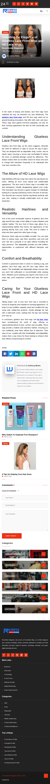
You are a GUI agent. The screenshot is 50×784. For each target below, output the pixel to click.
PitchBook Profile (10, 747)
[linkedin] (27, 4)
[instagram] (23, 4)
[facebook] (14, 4)
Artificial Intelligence (11, 726)
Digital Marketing (9, 686)
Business (7, 667)
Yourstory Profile (9, 751)
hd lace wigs (42, 319)
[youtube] (32, 4)
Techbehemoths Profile (12, 763)
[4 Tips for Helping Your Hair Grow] (25, 456)
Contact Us (5, 780)
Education (7, 670)
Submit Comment (11, 535)
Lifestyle (7, 715)
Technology (8, 674)
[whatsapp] (18, 4)
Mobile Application (10, 718)
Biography (7, 711)
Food (6, 707)
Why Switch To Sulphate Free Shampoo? (20, 435)
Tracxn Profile (8, 759)
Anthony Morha (34, 365)
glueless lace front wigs (12, 117)
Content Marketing (10, 722)
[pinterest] (36, 4)
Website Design (9, 682)
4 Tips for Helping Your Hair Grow (16, 474)
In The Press (8, 678)
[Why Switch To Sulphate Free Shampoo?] (25, 416)
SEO (5, 703)
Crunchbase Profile (10, 739)
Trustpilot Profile (9, 743)
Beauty (5, 32)
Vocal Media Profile (10, 755)
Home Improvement (10, 690)
